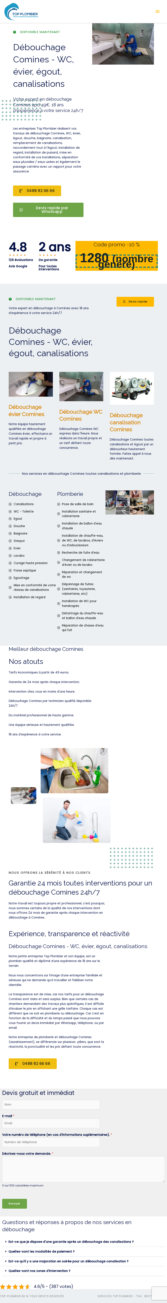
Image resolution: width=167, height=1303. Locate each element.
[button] (83, 1242)
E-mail (8, 1116)
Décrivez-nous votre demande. (27, 1154)
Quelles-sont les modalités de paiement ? (41, 1252)
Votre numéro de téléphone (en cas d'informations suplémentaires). (57, 1135)
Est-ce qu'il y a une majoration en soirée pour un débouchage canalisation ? (68, 1261)
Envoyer (14, 1203)
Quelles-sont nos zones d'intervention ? (39, 1271)
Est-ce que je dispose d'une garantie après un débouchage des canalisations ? (71, 1242)
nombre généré (125, 261)
